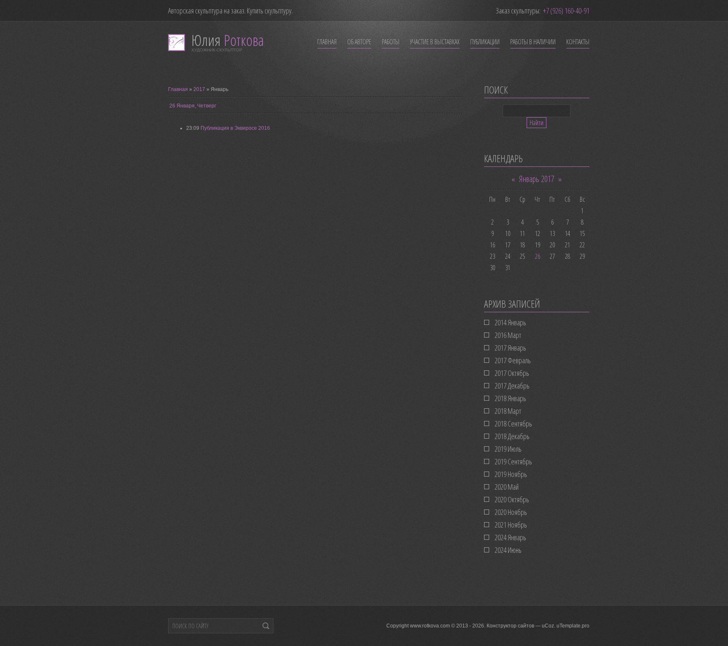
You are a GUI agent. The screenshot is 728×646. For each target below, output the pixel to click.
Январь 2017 (536, 179)
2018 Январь (510, 398)
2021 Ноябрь (511, 525)
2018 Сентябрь (513, 423)
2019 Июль (508, 449)
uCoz (548, 626)
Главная (178, 89)
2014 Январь (510, 322)
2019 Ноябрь (511, 474)
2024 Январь (510, 537)
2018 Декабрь (512, 436)
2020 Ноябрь (511, 512)
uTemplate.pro (573, 626)
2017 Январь (510, 348)
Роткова (227, 40)
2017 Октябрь (512, 373)
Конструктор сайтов (510, 626)
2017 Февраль (513, 360)
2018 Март (508, 411)
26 (537, 256)
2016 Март (508, 335)
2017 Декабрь (512, 386)
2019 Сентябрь (513, 461)
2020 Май (507, 487)
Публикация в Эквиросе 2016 (235, 128)
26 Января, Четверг (192, 106)
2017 (199, 89)
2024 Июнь (508, 550)
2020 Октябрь (512, 499)
